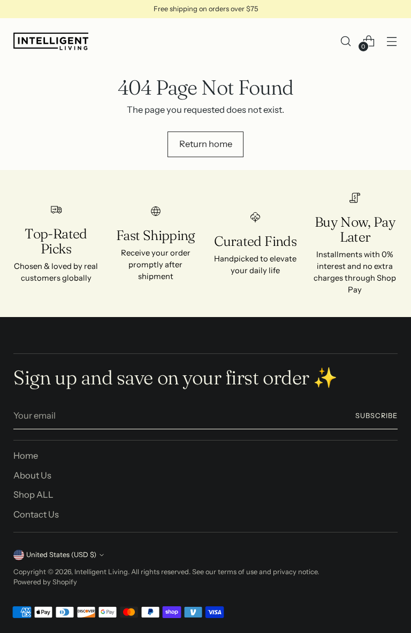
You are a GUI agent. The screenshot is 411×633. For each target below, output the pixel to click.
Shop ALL (33, 494)
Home (25, 455)
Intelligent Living (101, 572)
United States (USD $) (61, 555)
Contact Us (36, 514)
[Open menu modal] (392, 41)
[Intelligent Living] (50, 40)
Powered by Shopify (45, 582)
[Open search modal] (346, 41)
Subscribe (376, 416)
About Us (32, 475)
